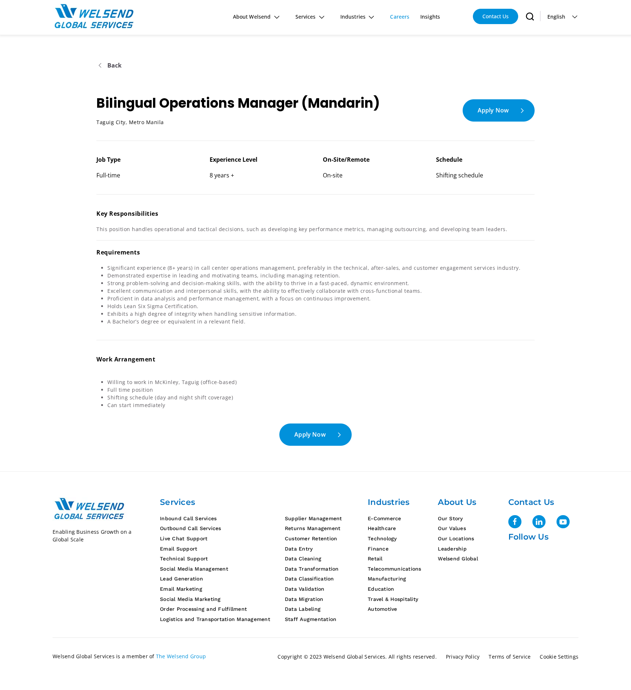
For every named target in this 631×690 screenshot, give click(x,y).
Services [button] (305, 16)
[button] (530, 16)
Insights (430, 16)
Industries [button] (353, 16)
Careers (399, 16)
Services (177, 502)
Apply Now (493, 110)
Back (114, 65)
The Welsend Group (181, 656)
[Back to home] (95, 16)
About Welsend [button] (252, 16)
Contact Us (495, 16)
